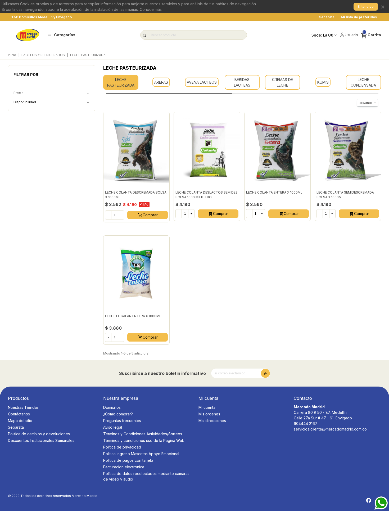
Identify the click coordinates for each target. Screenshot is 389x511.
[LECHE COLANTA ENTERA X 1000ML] (277, 149)
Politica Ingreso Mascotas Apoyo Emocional (141, 453)
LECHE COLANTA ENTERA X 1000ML (274, 192)
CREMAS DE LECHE (282, 82)
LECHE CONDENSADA (363, 82)
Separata (16, 427)
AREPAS (161, 82)
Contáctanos (19, 414)
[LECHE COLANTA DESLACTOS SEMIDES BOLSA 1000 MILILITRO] (207, 149)
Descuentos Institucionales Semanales (41, 440)
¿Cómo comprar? (118, 414)
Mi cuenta (206, 407)
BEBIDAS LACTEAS (242, 82)
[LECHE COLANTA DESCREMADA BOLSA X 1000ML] (136, 149)
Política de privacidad (122, 447)
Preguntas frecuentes (122, 420)
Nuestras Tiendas (23, 407)
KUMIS (323, 82)
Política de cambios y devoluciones (39, 434)
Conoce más (151, 9)
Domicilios (112, 407)
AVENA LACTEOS (202, 82)
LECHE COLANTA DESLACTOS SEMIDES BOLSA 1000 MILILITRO (206, 194)
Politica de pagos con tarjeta (128, 460)
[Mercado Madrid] (28, 35)
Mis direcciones (212, 420)
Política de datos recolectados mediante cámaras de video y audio (146, 476)
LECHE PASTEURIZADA (120, 82)
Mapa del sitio (20, 420)
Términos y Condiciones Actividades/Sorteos (142, 434)
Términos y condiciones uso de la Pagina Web (143, 440)
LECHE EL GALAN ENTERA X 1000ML (133, 316)
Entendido (366, 6)
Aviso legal (112, 427)
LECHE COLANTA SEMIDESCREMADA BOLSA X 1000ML (345, 194)
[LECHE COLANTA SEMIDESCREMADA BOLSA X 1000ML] (348, 149)
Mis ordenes (209, 414)
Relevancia (366, 102)
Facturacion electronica (123, 467)
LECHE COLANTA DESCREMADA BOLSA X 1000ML (135, 194)
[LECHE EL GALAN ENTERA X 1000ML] (136, 273)
